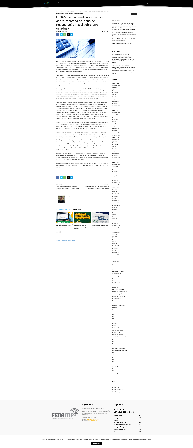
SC (113, 368)
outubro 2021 (115, 110)
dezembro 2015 (116, 250)
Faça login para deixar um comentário (65, 240)
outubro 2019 (115, 162)
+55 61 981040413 (92, 420)
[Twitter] (141, 3)
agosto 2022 (115, 87)
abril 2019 (114, 173)
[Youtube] (144, 3)
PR (113, 352)
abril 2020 (114, 148)
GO (113, 312)
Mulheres (114, 323)
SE (113, 370)
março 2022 (115, 99)
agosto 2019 (115, 166)
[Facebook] (137, 3)
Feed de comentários (117, 389)
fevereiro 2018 (115, 194)
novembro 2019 (116, 160)
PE (113, 343)
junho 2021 (115, 119)
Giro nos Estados (116, 309)
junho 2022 (115, 92)
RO (113, 361)
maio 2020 (115, 146)
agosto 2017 (115, 207)
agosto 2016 (115, 234)
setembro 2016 (116, 232)
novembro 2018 (116, 185)
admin (59, 31)
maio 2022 (115, 94)
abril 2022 (114, 96)
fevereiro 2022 (115, 101)
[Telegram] (71, 34)
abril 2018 (114, 189)
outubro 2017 (115, 203)
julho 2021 (114, 117)
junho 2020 (115, 144)
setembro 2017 (116, 205)
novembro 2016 (116, 227)
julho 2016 (114, 236)
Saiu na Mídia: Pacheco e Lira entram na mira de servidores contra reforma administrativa (97, 187)
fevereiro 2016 (115, 246)
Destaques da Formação (118, 289)
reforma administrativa (117, 355)
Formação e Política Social (118, 305)
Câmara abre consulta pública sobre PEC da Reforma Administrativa (122, 44)
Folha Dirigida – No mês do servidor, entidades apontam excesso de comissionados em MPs (64, 226)
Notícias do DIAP (116, 332)
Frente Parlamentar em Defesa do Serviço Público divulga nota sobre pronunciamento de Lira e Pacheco (67, 188)
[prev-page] (57, 232)
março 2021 (115, 126)
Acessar (114, 385)
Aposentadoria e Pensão (118, 271)
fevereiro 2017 (115, 221)
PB (113, 341)
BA (113, 278)
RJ (112, 357)
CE (113, 280)
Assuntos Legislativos (64, 11)
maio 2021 (115, 121)
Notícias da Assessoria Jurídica (119, 328)
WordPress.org (116, 391)
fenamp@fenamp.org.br (92, 419)
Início (57, 11)
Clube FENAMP (116, 282)
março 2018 (115, 191)
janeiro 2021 (115, 130)
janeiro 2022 (115, 103)
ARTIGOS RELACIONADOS (63, 209)
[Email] (68, 34)
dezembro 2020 (116, 133)
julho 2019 (114, 169)
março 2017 (115, 218)
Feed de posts (115, 387)
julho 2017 (114, 209)
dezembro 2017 (116, 198)
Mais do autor (77, 209)
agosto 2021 (115, 114)
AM (113, 267)
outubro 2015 (115, 255)
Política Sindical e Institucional (119, 350)
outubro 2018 (115, 187)
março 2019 (115, 175)
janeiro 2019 (115, 180)
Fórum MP (115, 307)
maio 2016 (115, 241)
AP (113, 269)
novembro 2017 (116, 200)
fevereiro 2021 (115, 128)
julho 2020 (114, 142)
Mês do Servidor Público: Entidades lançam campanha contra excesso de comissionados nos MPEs (100, 226)
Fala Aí (114, 303)
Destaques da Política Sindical (119, 291)
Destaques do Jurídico (117, 294)
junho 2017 (115, 212)
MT (113, 321)
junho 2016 (115, 239)
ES (113, 300)
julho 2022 (114, 90)
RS (113, 364)
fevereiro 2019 (115, 178)
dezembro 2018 (116, 182)
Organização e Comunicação (119, 337)
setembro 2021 (116, 112)
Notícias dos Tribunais (117, 334)
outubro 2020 (115, 137)
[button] (147, 3)
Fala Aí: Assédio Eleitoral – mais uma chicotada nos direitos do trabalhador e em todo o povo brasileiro (124, 28)
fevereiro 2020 (115, 153)
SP (113, 375)
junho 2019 (115, 171)
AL (113, 264)
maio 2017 (115, 214)
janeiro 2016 (115, 248)
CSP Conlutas (115, 285)
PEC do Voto (115, 346)
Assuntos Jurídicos (116, 273)
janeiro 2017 (115, 223)
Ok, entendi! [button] (96, 443)
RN (113, 359)
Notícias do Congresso (117, 330)
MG (113, 316)
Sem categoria (115, 373)
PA (113, 339)
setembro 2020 (116, 139)
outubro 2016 (115, 230)
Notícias (66, 13)
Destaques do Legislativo (78, 13)
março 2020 (115, 151)
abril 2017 (114, 216)
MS (113, 319)
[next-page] (60, 232)
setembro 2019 (116, 164)
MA (113, 314)
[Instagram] (139, 3)
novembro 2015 (116, 252)
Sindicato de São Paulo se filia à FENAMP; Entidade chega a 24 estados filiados (124, 39)
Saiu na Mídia (115, 366)
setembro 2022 (116, 85)
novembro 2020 (116, 135)
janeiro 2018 (115, 196)
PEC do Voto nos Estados (118, 348)
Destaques (71, 13)
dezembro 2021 (116, 105)
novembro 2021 (116, 108)
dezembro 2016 (116, 225)
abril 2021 (114, 124)
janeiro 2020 (115, 155)
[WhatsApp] (64, 34)
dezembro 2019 (116, 157)
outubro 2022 (115, 83)
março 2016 (115, 243)
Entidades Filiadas (116, 298)
